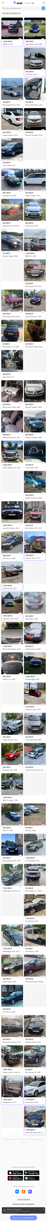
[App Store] (15, 1172)
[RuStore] (31, 1178)
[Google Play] (31, 1172)
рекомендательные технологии (18, 1211)
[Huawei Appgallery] (15, 1178)
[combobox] (21, 8)
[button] (20, 39)
